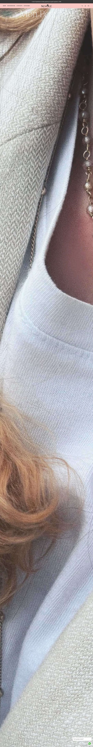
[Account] (85, 5)
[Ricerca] (82, 5)
